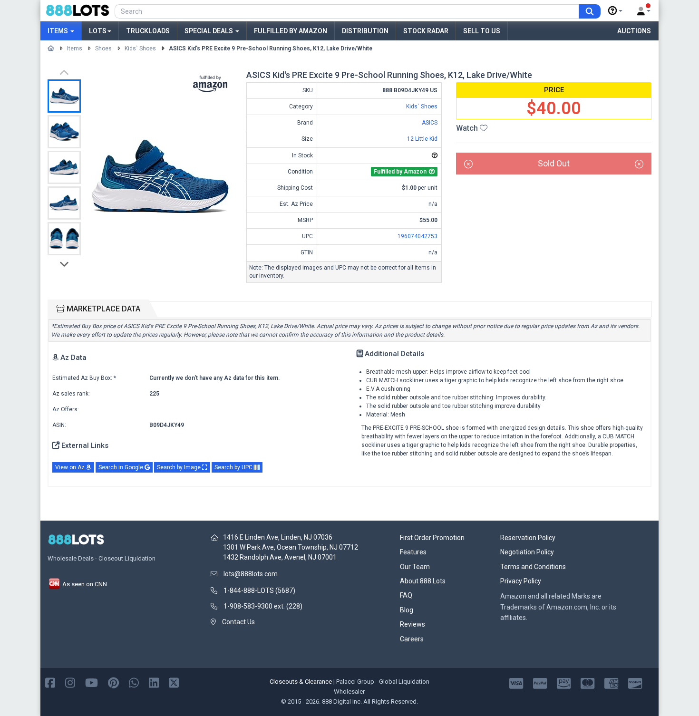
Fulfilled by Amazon (290, 31)
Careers (412, 639)
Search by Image (179, 467)
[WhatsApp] (134, 682)
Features (413, 552)
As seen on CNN (84, 584)
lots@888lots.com (250, 574)
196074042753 (417, 236)
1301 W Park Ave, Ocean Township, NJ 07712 (290, 547)
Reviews (412, 624)
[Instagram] (70, 682)
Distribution (365, 31)
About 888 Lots (423, 581)
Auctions (634, 31)
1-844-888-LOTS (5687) (259, 590)
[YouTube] (91, 682)
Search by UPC (234, 467)
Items (58, 31)
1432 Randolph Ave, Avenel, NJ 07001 (280, 557)
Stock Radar (425, 31)
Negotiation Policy (527, 552)
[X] (174, 682)
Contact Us (238, 622)
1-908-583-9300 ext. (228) (262, 606)
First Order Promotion (432, 538)
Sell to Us (481, 31)
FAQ (406, 595)
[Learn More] (615, 10)
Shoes (103, 48)
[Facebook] (50, 682)
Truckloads (148, 31)
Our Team (415, 567)
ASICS (429, 122)
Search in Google (121, 467)
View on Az (70, 467)
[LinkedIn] (154, 682)
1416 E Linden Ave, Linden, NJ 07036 (277, 537)
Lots (98, 31)
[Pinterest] (113, 682)
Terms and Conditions (533, 567)
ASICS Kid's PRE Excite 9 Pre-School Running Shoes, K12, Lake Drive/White (270, 48)
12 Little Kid (422, 138)
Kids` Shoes (140, 48)
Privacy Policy (520, 581)
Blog (406, 610)
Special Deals (209, 31)
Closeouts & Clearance (301, 681)
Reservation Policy (527, 538)
